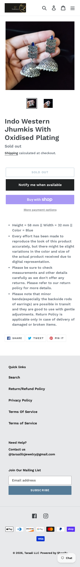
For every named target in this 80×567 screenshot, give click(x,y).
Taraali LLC (31, 552)
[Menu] (72, 8)
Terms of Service (23, 423)
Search (14, 377)
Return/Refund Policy (27, 389)
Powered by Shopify (53, 552)
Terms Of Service (23, 412)
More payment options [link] (40, 209)
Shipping (11, 153)
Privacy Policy (20, 400)
